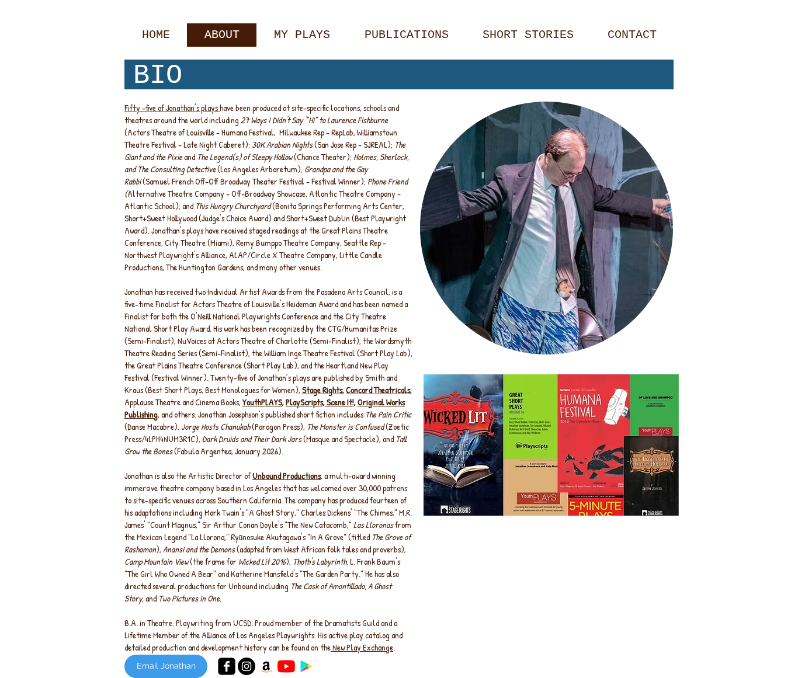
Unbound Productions (286, 476)
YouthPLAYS (262, 402)
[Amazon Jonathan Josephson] (266, 666)
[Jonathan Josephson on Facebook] (226, 666)
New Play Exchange (362, 647)
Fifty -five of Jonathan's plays (172, 108)
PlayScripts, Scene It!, (321, 402)
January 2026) (258, 451)
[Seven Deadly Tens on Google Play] (306, 666)
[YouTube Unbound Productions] (286, 666)
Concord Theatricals (378, 390)
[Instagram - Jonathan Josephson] (246, 666)
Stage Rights (322, 390)
